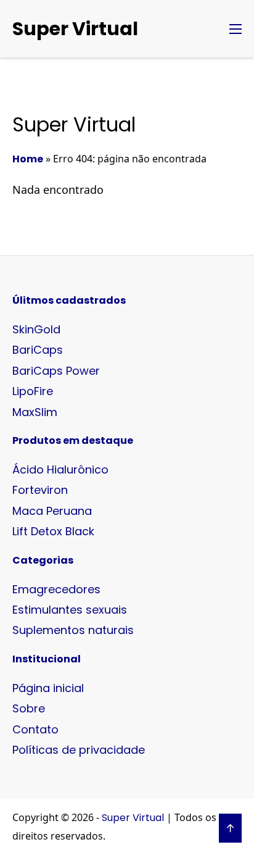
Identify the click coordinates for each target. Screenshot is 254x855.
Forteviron (40, 490)
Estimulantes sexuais (69, 609)
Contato (35, 729)
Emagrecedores (56, 589)
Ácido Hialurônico (60, 469)
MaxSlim (34, 412)
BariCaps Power (56, 370)
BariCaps (37, 349)
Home (27, 159)
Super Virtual (75, 28)
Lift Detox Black (53, 531)
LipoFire (32, 391)
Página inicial (48, 688)
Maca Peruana (52, 511)
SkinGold (36, 329)
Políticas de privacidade (78, 749)
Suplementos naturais (73, 630)
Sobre (28, 708)
